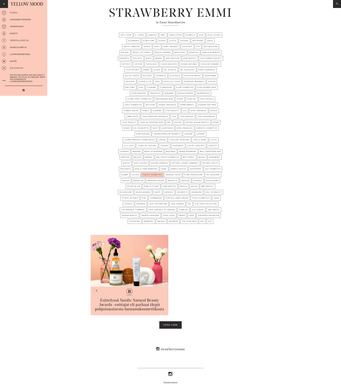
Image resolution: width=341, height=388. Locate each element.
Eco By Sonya (132, 76)
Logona (164, 146)
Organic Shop (173, 175)
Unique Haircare (150, 215)
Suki (144, 198)
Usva (191, 215)
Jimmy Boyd (132, 116)
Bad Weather (211, 46)
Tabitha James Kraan (177, 198)
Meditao (125, 157)
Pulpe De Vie (133, 186)
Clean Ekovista (169, 64)
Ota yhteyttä (16, 68)
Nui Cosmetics (213, 169)
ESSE (157, 81)
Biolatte (137, 58)
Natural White (210, 163)
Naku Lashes (140, 163)
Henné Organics (167, 105)
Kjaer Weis (167, 128)
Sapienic (168, 192)
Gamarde (169, 93)
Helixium (150, 105)
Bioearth (124, 58)
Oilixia (135, 175)
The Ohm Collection (206, 204)
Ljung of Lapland (147, 146)
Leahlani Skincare (179, 140)
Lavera (162, 140)
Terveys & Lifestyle (19, 40)
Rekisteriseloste (170, 382)
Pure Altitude (151, 186)
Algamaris (133, 41)
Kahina (178, 122)
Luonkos (124, 151)
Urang (181, 215)
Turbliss (183, 210)
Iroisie (213, 111)
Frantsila (155, 93)
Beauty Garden (163, 52)
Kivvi (155, 128)
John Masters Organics (155, 116)
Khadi (127, 128)
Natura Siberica (159, 163)
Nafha (126, 163)
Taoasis (128, 204)
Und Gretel (214, 210)
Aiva (201, 35)
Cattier (138, 64)
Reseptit (14, 33)
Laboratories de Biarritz (166, 134)
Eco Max (147, 76)
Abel (163, 35)
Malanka (171, 151)
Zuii (210, 221)
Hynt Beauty (172, 111)
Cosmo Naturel (189, 64)
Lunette (212, 146)
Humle (146, 111)
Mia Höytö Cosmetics (167, 157)
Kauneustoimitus (18, 47)
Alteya (172, 41)
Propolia (172, 181)
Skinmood (196, 192)
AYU (198, 46)
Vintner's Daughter (208, 215)
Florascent (166, 87)
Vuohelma (134, 221)
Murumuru (214, 157)
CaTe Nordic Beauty (211, 58)
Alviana (184, 41)
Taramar (140, 204)
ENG (4, 81)
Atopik (147, 46)
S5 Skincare (125, 192)
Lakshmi (188, 134)
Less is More (199, 140)
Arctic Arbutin (132, 46)
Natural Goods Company (185, 163)
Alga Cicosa (214, 35)
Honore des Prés (207, 105)
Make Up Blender (154, 151)
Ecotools (175, 76)
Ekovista (130, 81)
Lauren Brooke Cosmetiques (139, 140)
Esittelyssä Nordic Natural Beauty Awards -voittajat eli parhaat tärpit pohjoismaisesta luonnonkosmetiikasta (27, 78)
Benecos (194, 52)
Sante (157, 192)
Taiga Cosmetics (201, 198)
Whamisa (173, 221)
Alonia (162, 41)
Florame (151, 87)
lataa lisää (170, 325)
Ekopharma (210, 76)
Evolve (212, 81)
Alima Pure (149, 41)
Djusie (156, 70)
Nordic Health (178, 169)
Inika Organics (198, 111)
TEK (189, 204)
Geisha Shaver (185, 93)
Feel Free (130, 87)
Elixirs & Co (145, 81)
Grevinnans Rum (164, 99)
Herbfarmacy (187, 105)
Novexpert (196, 169)
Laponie (200, 134)
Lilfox (213, 140)
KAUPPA (13, 61)
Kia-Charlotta (141, 128)
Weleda (161, 221)
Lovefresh (178, 146)
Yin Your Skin (189, 221)
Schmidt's (182, 192)
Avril (157, 46)
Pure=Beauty (169, 186)
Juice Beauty (129, 122)
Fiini (141, 87)
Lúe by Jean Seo (196, 146)
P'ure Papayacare (193, 175)
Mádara (137, 151)
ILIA (185, 111)
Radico (183, 186)
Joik (174, 116)
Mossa (202, 157)
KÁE (169, 122)
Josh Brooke (187, 116)
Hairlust (191, 99)
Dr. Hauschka (187, 70)
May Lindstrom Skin (210, 151)
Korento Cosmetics (206, 128)
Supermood (156, 198)
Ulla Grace (198, 210)
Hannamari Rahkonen (20, 19)
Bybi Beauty (189, 58)
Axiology (187, 46)
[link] (170, 13)
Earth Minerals (206, 70)
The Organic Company (133, 210)
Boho (149, 58)
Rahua (194, 186)
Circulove (151, 64)
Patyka (126, 181)
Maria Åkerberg (187, 151)
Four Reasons (138, 93)
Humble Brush (131, 111)
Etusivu (13, 13)
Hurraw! (157, 111)
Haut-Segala (207, 99)
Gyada (180, 99)
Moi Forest (189, 157)
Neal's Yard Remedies (146, 169)
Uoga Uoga (169, 215)
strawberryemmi (173, 349)
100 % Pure (126, 35)
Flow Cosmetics (185, 87)
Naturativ (125, 169)
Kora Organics (185, 128)
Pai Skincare (213, 175)
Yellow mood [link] (27, 4)
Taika (216, 198)
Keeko (216, 122)
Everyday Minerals (194, 81)
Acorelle (190, 35)
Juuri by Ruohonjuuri (151, 122)
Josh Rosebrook (206, 116)
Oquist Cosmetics (152, 175)
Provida (185, 181)
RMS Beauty (207, 186)
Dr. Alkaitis (170, 70)
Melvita (137, 157)
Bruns (158, 58)
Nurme (124, 175)
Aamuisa (152, 35)
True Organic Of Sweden (162, 210)
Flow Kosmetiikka (206, 87)
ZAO (202, 221)
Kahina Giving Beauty (197, 122)
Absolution (175, 35)
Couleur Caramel (210, 64)
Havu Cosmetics (133, 105)
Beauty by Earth (142, 52)
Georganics (203, 93)
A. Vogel (139, 35)
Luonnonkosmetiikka (20, 54)
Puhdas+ (197, 181)
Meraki (149, 157)
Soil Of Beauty (214, 192)
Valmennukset (17, 26)
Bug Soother (173, 58)
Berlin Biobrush (211, 52)
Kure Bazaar (143, 134)
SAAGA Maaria (143, 192)
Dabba (146, 70)
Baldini (125, 52)
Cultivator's (132, 70)
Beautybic (180, 52)
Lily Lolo (129, 146)
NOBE (164, 169)
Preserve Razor (155, 181)
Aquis (210, 41)
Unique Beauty (130, 215)
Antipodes (197, 41)
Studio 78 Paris (130, 198)
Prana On (138, 181)
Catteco (126, 64)
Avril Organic (170, 46)
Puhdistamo (212, 181)
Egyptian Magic (192, 76)
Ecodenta (161, 76)
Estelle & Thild (172, 81)
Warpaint (149, 221)
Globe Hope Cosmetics (139, 99)
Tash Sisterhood (158, 204)
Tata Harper (177, 204)
